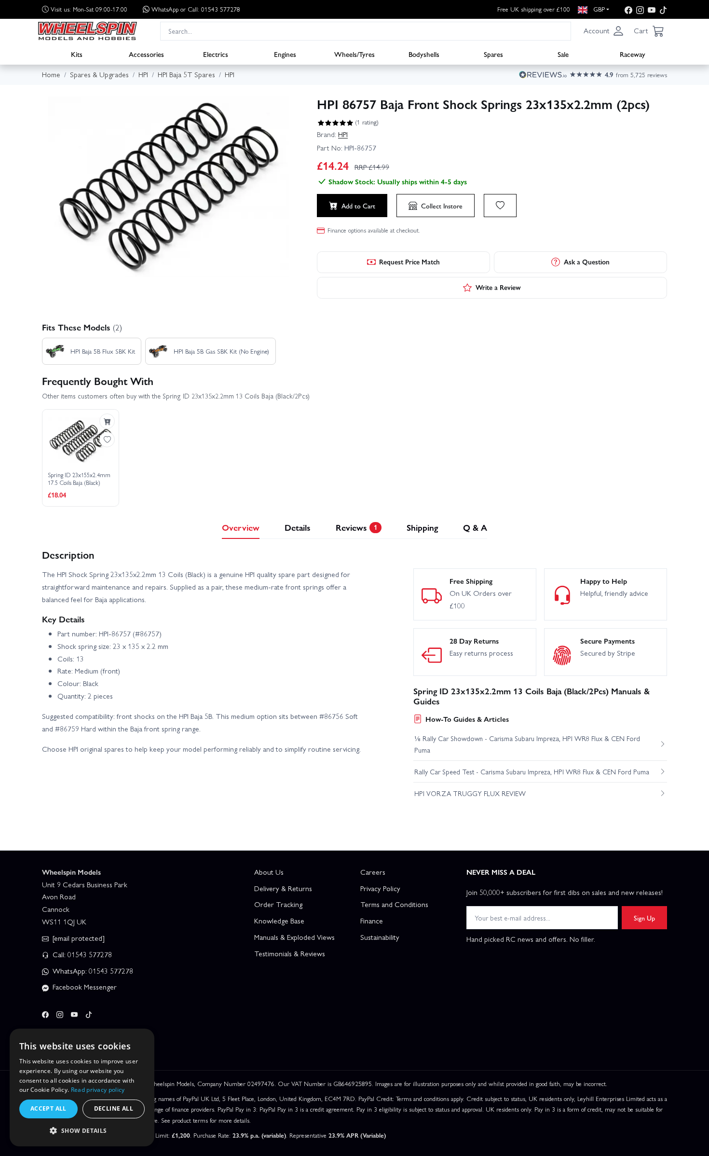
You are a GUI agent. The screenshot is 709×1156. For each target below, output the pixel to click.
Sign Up (644, 917)
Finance (371, 920)
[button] (604, 31)
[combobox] (365, 30)
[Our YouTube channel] (651, 9)
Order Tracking (278, 904)
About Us (269, 872)
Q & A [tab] (475, 527)
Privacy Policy (380, 888)
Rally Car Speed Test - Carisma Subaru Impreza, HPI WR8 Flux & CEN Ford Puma (531, 771)
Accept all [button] (48, 1108)
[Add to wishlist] (500, 205)
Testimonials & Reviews (289, 953)
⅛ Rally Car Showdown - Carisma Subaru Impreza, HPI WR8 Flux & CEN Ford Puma (527, 744)
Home (51, 74)
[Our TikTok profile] (663, 9)
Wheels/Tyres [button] (354, 53)
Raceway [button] (632, 53)
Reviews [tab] (356, 527)
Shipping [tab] (422, 527)
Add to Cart (358, 205)
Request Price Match (409, 261)
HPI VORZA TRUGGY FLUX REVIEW (470, 793)
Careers (372, 872)
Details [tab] (298, 527)
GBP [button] (598, 9)
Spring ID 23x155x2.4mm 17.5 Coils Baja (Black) (79, 478)
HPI (343, 134)
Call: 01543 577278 (81, 954)
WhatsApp (195, 9)
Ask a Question (587, 261)
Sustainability (379, 937)
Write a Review (498, 287)
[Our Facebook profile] (628, 9)
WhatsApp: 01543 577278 (92, 970)
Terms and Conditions (394, 904)
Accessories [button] (146, 53)
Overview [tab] (240, 527)
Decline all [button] (113, 1108)
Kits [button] (76, 53)
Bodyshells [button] (424, 53)
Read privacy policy (98, 1090)
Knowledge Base (279, 920)
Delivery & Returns (283, 888)
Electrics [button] (215, 53)
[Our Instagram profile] (640, 9)
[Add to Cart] (107, 421)
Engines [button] (285, 53)
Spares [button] (493, 53)
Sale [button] (563, 53)
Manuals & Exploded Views (294, 937)
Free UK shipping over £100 (533, 9)
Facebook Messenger (84, 986)
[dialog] (82, 1087)
